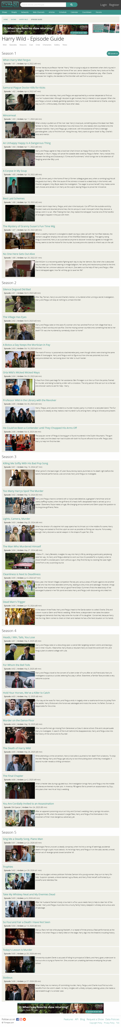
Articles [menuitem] (52, 12)
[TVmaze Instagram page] (21, 1019)
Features (68, 1019)
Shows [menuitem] (4, 12)
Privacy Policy (109, 1023)
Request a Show (95, 1019)
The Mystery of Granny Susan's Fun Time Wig (29, 226)
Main (5, 44)
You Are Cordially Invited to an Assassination (28, 803)
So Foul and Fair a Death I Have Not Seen (26, 922)
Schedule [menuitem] (62, 12)
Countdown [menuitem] (86, 12)
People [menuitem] (14, 12)
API (76, 1019)
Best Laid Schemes (14, 198)
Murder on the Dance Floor (18, 720)
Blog (82, 1019)
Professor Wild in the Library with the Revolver (29, 400)
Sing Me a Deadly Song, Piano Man (23, 839)
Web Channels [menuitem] (38, 12)
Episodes (13, 44)
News (65, 44)
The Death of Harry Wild (17, 748)
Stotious (7, 977)
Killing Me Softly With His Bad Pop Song (25, 463)
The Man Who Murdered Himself (22, 546)
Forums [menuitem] (99, 12)
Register (114, 4)
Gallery (57, 44)
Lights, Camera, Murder (16, 518)
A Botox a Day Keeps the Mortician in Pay (26, 344)
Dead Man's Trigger (14, 601)
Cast (31, 44)
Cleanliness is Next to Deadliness (22, 574)
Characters (47, 44)
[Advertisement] (45, 29)
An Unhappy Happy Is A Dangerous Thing (27, 143)
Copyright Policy (96, 1023)
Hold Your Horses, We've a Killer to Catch (26, 692)
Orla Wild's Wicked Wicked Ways (21, 372)
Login (103, 4)
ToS (117, 1023)
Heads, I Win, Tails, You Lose (19, 637)
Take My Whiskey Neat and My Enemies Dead (29, 894)
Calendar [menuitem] (74, 12)
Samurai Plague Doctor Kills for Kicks (24, 87)
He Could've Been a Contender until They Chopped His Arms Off (40, 428)
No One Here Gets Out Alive (19, 254)
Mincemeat (9, 115)
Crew (38, 44)
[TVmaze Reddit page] (24, 1019)
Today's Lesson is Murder (17, 949)
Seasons (23, 44)
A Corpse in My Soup (15, 170)
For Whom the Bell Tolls (16, 665)
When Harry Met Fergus (17, 60)
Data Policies (112, 1019)
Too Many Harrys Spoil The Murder (23, 491)
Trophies (8, 866)
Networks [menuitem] (25, 12)
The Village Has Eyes (14, 317)
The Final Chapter (13, 775)
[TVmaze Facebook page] (17, 1019)
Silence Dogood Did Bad (17, 289)
